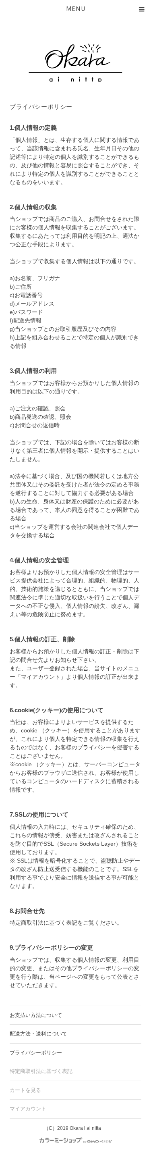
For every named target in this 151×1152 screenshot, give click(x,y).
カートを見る (25, 1090)
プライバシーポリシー (36, 1053)
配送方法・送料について (38, 1034)
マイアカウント (28, 1109)
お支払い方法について (36, 1015)
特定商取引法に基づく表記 (41, 1071)
